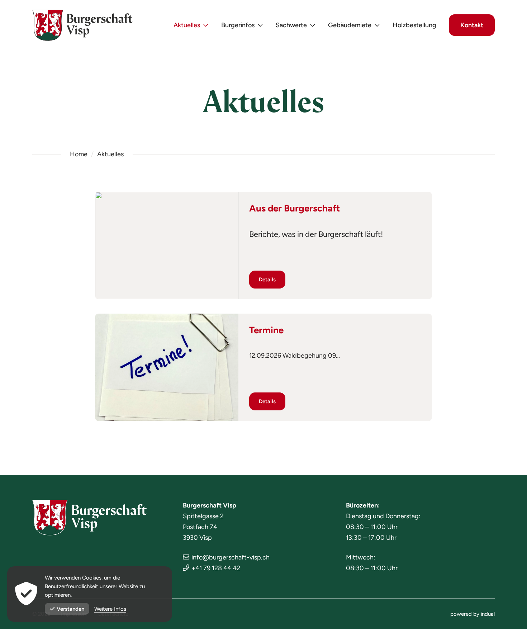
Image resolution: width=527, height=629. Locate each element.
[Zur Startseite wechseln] (82, 25)
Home (78, 154)
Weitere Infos (110, 609)
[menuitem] (191, 25)
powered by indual (472, 614)
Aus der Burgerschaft (294, 208)
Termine (266, 330)
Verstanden (70, 609)
